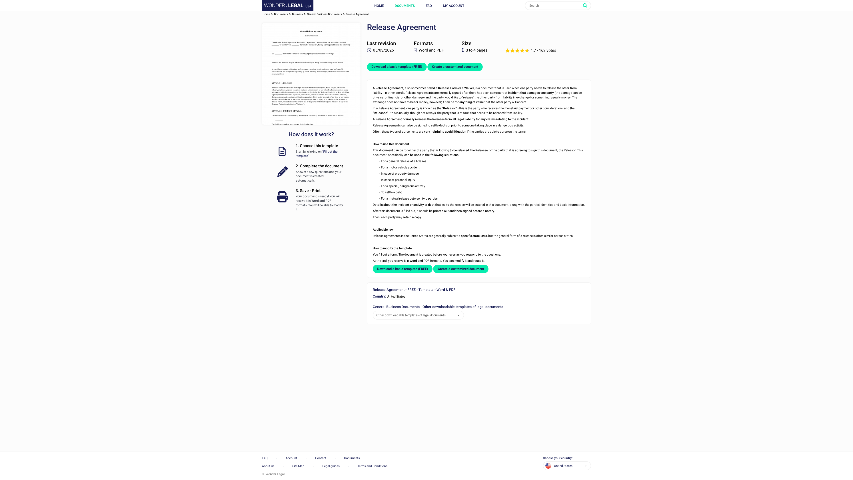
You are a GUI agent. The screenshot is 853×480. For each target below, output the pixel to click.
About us (268, 466)
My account (453, 6)
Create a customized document (455, 67)
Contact (320, 458)
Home (379, 6)
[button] (459, 315)
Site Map (298, 466)
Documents (405, 6)
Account (291, 458)
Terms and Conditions (372, 466)
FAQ (429, 6)
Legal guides (331, 466)
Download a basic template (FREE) (396, 67)
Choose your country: (558, 458)
